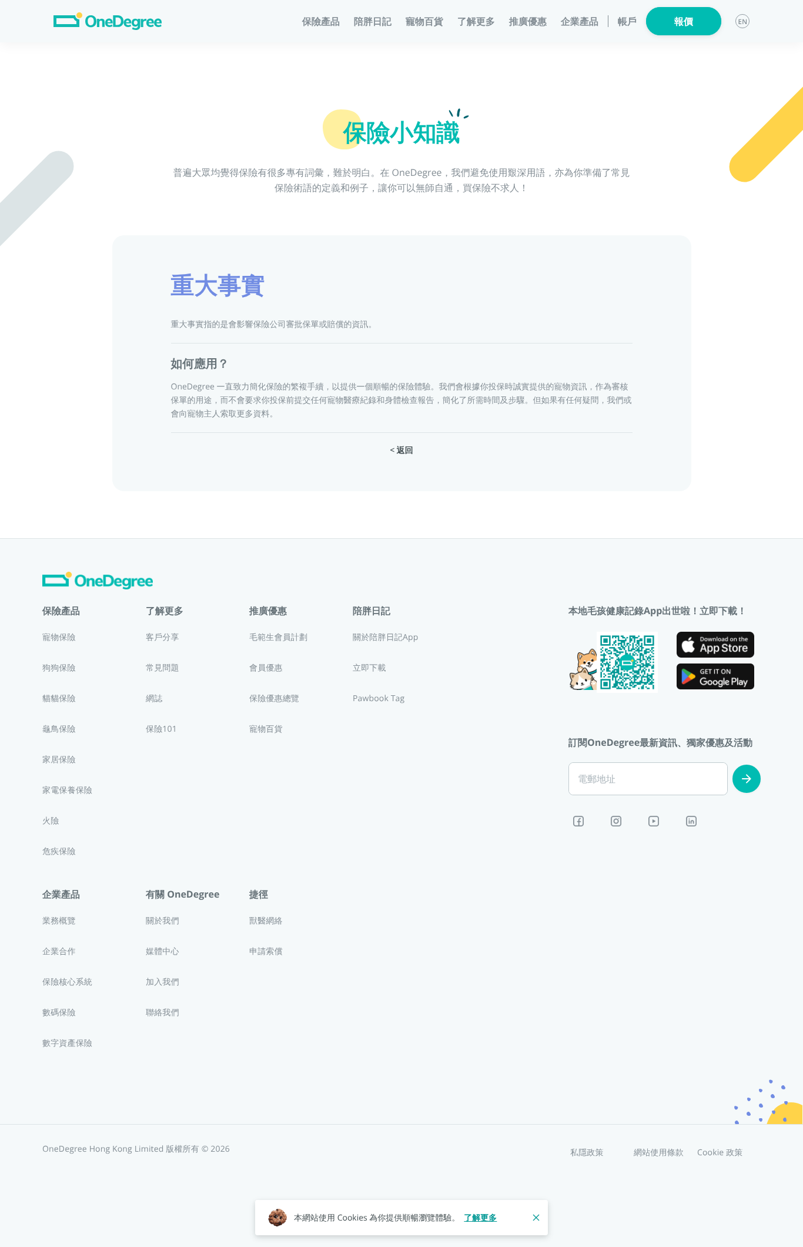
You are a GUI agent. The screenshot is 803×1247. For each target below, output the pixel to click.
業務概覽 (59, 920)
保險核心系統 (67, 982)
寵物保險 (59, 637)
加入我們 (162, 982)
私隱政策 (587, 1152)
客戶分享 (162, 637)
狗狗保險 (59, 667)
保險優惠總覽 (274, 698)
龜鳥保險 (59, 729)
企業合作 (59, 951)
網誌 (154, 698)
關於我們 (162, 920)
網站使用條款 (659, 1152)
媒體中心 (162, 951)
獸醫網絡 (266, 920)
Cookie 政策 (720, 1152)
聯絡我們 (162, 1012)
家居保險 (59, 759)
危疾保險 (59, 851)
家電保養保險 (67, 790)
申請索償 (266, 951)
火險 (50, 820)
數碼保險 (59, 1012)
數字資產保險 (67, 1043)
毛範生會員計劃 (278, 637)
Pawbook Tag (378, 698)
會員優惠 (266, 667)
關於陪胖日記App (385, 637)
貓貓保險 (59, 698)
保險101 (161, 729)
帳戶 (627, 21)
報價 (683, 21)
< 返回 (401, 450)
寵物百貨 (424, 21)
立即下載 (369, 667)
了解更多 (480, 1217)
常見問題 (162, 667)
